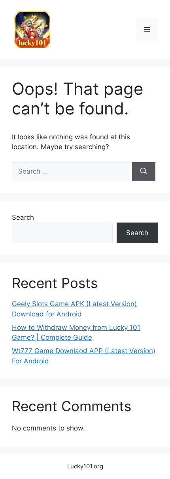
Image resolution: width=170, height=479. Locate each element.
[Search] (143, 171)
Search (23, 217)
